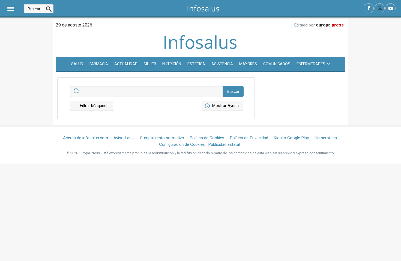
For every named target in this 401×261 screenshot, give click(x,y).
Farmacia (98, 64)
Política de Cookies (207, 138)
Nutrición (171, 64)
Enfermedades (311, 64)
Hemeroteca (325, 138)
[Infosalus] (200, 48)
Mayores (248, 64)
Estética (196, 64)
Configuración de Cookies (182, 144)
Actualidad (125, 64)
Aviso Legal (123, 138)
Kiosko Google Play (291, 138)
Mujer (150, 64)
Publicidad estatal (224, 144)
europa (330, 25)
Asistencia (222, 64)
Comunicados (276, 64)
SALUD (77, 64)
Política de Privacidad (249, 138)
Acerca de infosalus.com (85, 138)
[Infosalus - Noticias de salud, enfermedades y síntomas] (203, 8)
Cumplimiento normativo (162, 138)
